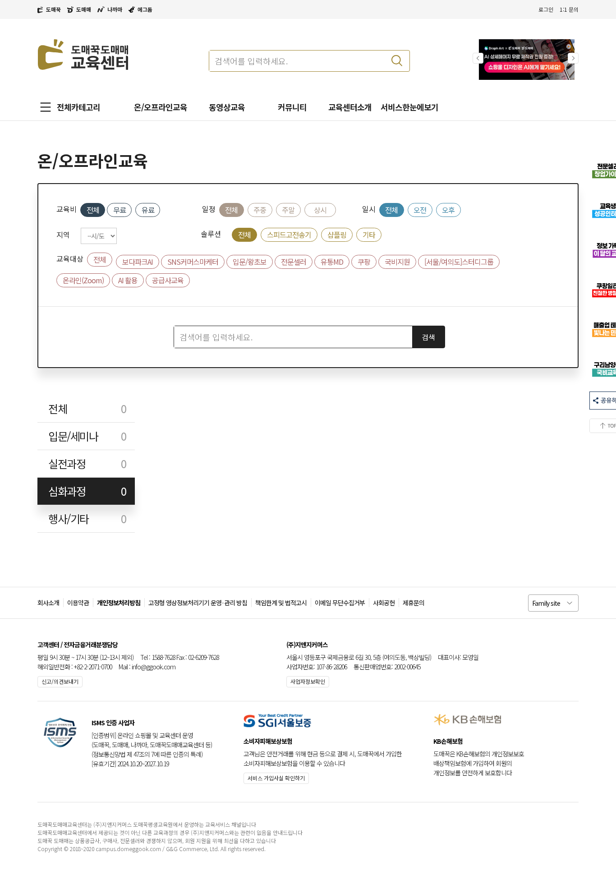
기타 (369, 234)
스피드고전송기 (289, 234)
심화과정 (87, 491)
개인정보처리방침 (118, 602)
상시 (320, 209)
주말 (288, 209)
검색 (428, 337)
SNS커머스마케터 (192, 261)
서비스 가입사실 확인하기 (276, 778)
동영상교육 (227, 107)
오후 (448, 209)
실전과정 (87, 463)
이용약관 (78, 602)
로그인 (545, 9)
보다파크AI (137, 261)
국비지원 (397, 261)
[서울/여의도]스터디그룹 (458, 261)
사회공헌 (384, 602)
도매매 (83, 9)
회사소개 (48, 602)
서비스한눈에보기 (409, 107)
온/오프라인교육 (160, 107)
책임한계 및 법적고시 (281, 602)
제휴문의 (413, 602)
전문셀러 (293, 261)
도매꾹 (53, 9)
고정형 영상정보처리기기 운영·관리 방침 (197, 602)
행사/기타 (87, 518)
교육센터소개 (350, 107)
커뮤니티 (292, 107)
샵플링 (336, 234)
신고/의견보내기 (59, 681)
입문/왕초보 (250, 261)
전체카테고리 (78, 107)
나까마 (114, 9)
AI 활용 (128, 280)
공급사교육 (168, 280)
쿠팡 (364, 261)
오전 (420, 209)
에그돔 (145, 9)
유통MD (332, 261)
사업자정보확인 (307, 681)
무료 (119, 209)
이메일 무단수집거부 (340, 602)
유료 (148, 209)
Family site (546, 603)
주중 (259, 209)
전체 (93, 209)
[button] (573, 58)
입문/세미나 (87, 436)
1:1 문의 (569, 9)
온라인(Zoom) (83, 280)
